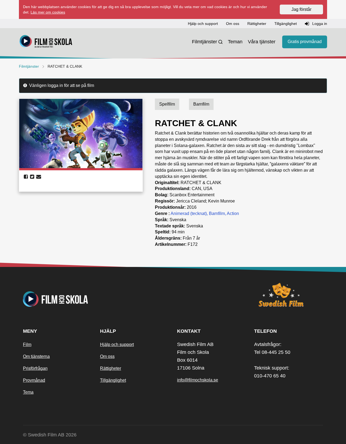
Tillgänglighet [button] (285, 23)
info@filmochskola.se (197, 380)
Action (233, 213)
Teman (235, 41)
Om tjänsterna (36, 356)
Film (27, 344)
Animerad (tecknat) (189, 213)
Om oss (107, 356)
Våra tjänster (261, 41)
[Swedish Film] (288, 295)
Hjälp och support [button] (203, 23)
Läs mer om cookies (48, 12)
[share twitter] (32, 176)
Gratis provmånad (305, 42)
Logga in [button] (319, 23)
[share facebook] (25, 176)
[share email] (39, 176)
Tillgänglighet (113, 380)
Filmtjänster (204, 41)
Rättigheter (110, 368)
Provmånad (34, 380)
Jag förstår (301, 9)
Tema (28, 392)
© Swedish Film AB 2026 (49, 435)
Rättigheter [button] (256, 23)
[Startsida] (46, 42)
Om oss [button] (232, 23)
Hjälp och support (117, 344)
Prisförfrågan (35, 368)
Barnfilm (217, 213)
